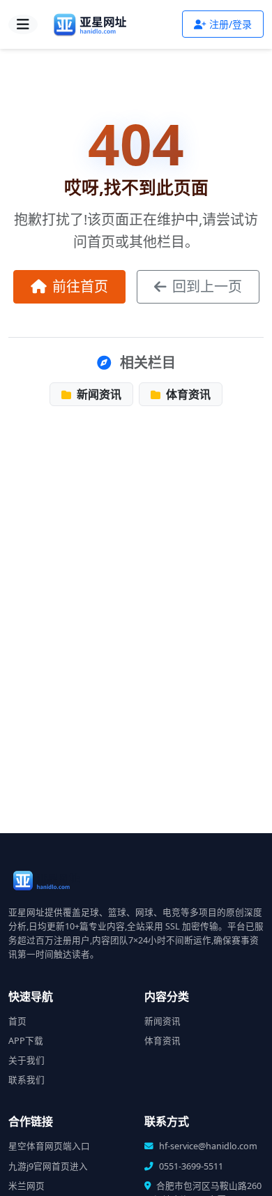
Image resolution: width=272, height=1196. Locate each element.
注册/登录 (230, 24)
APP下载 (25, 1041)
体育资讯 (187, 394)
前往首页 (80, 286)
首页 (17, 1021)
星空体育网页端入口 (49, 1146)
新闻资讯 (97, 394)
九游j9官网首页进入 (48, 1166)
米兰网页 (26, 1186)
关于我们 (26, 1060)
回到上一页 (207, 286)
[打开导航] (23, 24)
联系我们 (26, 1080)
